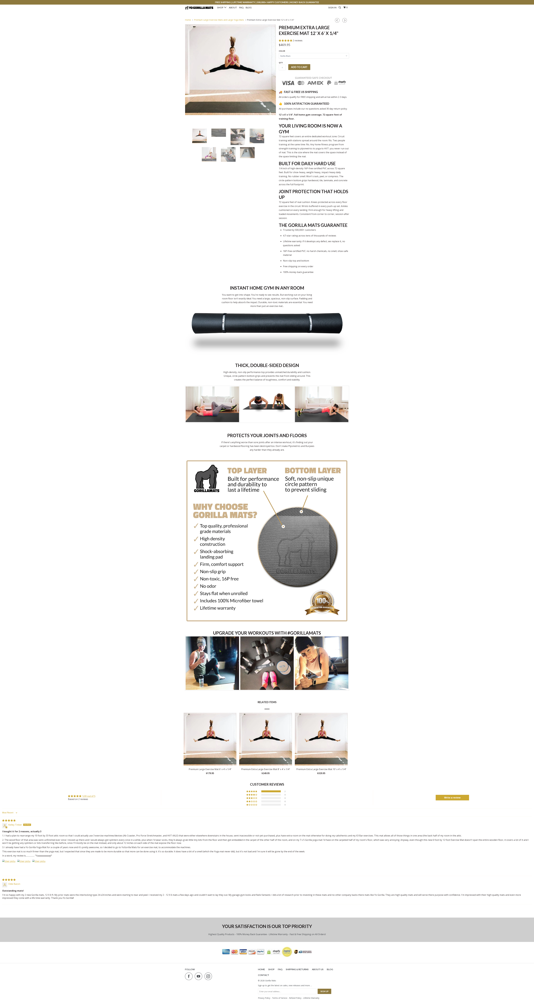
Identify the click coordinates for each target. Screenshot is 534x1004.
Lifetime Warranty (311, 998)
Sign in (332, 7)
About (233, 7)
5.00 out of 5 (88, 796)
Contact (263, 975)
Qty (281, 62)
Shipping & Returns (297, 969)
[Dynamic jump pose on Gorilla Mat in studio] (230, 69)
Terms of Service (279, 998)
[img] (9, 820)
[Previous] (337, 20)
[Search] (340, 7)
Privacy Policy (264, 998)
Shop (220, 7)
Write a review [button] (452, 797)
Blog (249, 7)
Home (261, 969)
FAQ (241, 7)
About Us (317, 969)
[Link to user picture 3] (39, 866)
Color (282, 51)
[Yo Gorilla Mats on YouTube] (199, 976)
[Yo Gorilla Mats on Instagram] (209, 976)
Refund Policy (295, 998)
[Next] (345, 20)
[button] (286, 40)
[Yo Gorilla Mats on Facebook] (189, 976)
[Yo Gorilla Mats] (199, 7)
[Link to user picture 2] (24, 866)
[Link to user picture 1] (9, 866)
